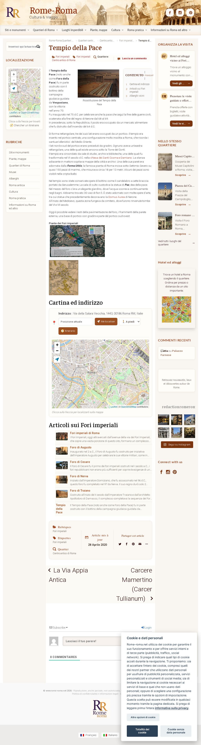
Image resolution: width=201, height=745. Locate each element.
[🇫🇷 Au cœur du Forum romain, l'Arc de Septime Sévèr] (163, 432)
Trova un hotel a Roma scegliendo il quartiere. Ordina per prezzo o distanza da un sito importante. (176, 282)
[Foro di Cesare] (62, 465)
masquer (149, 75)
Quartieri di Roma (19, 165)
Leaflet (114, 406)
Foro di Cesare (80, 462)
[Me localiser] (57, 359)
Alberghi (14, 178)
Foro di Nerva (79, 476)
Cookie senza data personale (176, 731)
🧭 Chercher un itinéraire (24, 125)
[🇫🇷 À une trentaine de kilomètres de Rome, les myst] (189, 432)
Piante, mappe (17, 158)
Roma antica (17, 185)
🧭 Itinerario (68, 330)
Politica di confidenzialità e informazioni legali (95, 694)
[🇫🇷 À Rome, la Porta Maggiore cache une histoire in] (189, 419)
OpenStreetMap (128, 406)
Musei (12, 172)
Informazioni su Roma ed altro (22, 206)
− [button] (57, 350)
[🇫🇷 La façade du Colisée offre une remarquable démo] (176, 419)
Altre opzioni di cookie (143, 717)
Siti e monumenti (19, 152)
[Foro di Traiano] (62, 494)
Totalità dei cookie (142, 731)
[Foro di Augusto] (62, 451)
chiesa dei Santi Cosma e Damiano (111, 157)
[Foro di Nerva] (62, 479)
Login (148, 627)
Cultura (13, 191)
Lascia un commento (134, 58)
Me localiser (108, 321)
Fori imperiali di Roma (85, 433)
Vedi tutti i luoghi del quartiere (169, 242)
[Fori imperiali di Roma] (62, 436)
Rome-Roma (53, 10)
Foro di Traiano (80, 490)
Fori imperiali (62, 56)
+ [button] (57, 344)
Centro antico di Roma (63, 60)
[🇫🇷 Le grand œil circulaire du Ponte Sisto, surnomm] (163, 419)
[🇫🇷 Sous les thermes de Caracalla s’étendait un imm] (176, 432)
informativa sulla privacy (171, 708)
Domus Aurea (116, 196)
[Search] (38, 46)
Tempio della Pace (61, 509)
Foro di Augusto (80, 447)
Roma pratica (17, 198)
